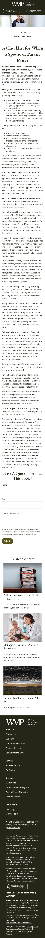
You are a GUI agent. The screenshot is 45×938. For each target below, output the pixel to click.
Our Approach (12, 734)
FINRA (23, 862)
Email (4, 499)
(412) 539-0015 (33, 11)
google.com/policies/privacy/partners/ (20, 915)
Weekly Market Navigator (17, 792)
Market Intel (11, 782)
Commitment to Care (15, 752)
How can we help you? (11, 513)
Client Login (11, 809)
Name (4, 485)
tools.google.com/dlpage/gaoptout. (19, 922)
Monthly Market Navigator (17, 787)
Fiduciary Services (13, 748)
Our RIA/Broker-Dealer (16, 743)
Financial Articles (13, 796)
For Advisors (11, 770)
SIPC (28, 862)
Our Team (10, 739)
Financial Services (13, 765)
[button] (11, 11)
